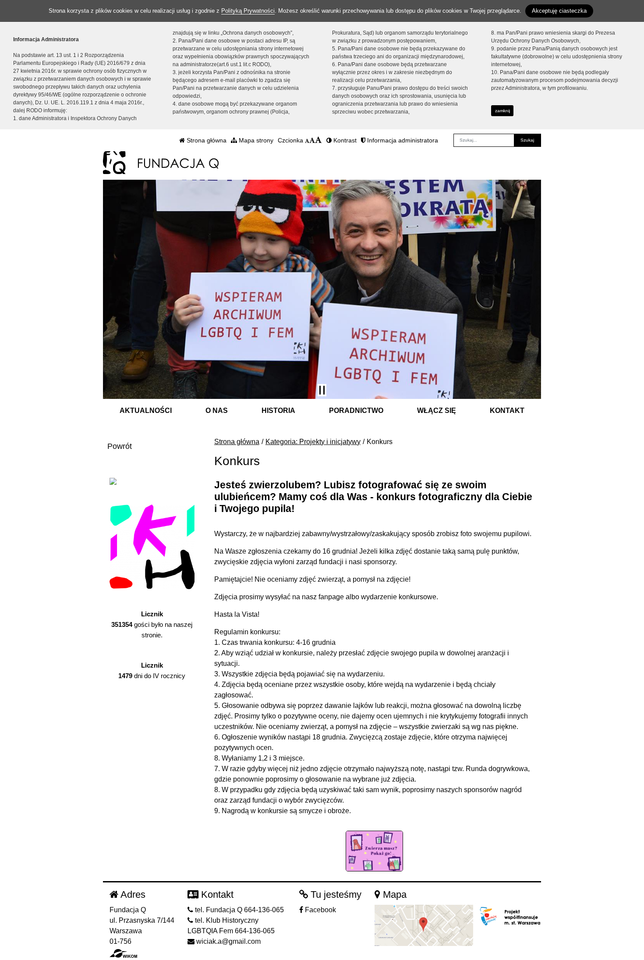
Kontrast (344, 140)
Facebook (319, 910)
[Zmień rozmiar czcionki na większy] (312, 140)
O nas (216, 410)
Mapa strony (255, 140)
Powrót (119, 446)
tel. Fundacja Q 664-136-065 (238, 910)
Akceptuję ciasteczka (559, 10)
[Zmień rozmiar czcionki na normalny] (307, 140)
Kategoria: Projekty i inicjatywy (313, 441)
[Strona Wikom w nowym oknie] (123, 953)
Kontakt (507, 410)
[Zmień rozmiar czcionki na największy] (318, 140)
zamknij (502, 110)
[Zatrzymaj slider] (322, 390)
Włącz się (436, 410)
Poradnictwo (356, 410)
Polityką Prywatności (248, 10)
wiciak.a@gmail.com (228, 941)
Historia (278, 410)
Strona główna (205, 140)
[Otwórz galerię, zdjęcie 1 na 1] (374, 851)
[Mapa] (424, 924)
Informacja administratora (401, 140)
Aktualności (146, 410)
